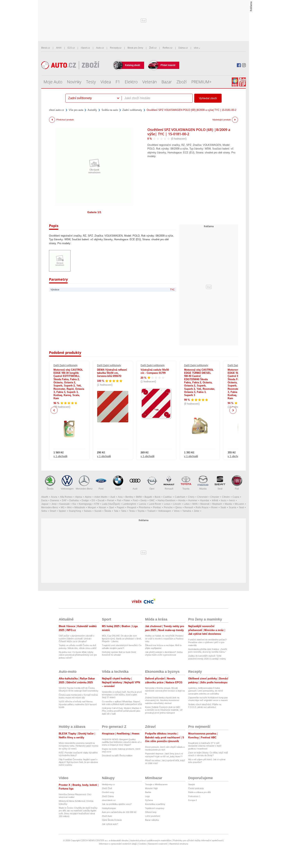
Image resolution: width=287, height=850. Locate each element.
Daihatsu (74, 500)
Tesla (132, 511)
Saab (223, 507)
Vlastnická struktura (178, 844)
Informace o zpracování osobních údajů (118, 844)
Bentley (129, 497)
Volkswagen (67, 488)
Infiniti (215, 500)
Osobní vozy (108, 792)
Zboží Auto (107, 816)
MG (62, 507)
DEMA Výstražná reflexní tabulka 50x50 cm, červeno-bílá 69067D (112, 373)
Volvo (177, 511)
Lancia (142, 504)
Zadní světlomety (132, 110)
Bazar (166, 82)
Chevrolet (202, 497)
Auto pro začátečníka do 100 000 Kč (119, 812)
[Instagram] (244, 65)
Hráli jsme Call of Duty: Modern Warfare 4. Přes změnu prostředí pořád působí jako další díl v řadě (122, 711)
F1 (118, 82)
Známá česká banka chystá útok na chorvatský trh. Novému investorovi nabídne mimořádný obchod (162, 700)
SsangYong (75, 511)
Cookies (142, 844)
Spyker (62, 511)
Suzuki (98, 511)
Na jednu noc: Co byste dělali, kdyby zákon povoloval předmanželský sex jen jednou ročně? (78, 655)
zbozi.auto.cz (56, 110)
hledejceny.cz (108, 784)
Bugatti (148, 497)
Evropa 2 (192, 800)
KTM (96, 504)
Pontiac (157, 507)
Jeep (54, 504)
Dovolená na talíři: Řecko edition (117, 755)
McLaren (239, 504)
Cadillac (167, 497)
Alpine (88, 497)
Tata (116, 511)
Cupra (236, 497)
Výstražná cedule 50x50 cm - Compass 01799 (155, 371)
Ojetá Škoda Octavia (112, 820)
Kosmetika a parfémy (155, 804)
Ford (101, 488)
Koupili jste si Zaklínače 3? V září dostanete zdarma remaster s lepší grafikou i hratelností (204, 746)
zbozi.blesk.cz (109, 800)
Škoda (50, 488)
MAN (195, 504)
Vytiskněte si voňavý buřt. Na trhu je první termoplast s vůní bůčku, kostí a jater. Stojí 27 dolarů (122, 695)
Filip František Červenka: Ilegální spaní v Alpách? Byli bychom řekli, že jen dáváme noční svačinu (78, 762)
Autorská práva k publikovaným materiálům (150, 840)
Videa (106, 82)
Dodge (85, 500)
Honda (181, 500)
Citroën (226, 497)
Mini (69, 507)
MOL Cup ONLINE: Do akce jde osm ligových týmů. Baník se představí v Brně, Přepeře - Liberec (122, 639)
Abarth (44, 497)
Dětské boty (151, 812)
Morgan (92, 507)
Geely (143, 500)
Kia (74, 504)
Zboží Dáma (108, 796)
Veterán (149, 82)
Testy (91, 82)
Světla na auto (110, 110)
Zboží (181, 82)
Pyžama (149, 800)
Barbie (148, 792)
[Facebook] (239, 65)
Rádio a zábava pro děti (199, 792)
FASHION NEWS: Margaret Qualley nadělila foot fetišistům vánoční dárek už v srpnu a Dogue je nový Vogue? (122, 742)
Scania (232, 507)
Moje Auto (53, 82)
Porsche (168, 507)
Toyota (185, 488)
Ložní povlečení (152, 816)
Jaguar (45, 504)
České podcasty (196, 788)
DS (93, 500)
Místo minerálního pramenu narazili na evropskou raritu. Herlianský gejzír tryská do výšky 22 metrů (78, 746)
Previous (54, 410)
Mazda (203, 488)
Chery (191, 497)
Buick (157, 497)
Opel (151, 488)
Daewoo (54, 500)
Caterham (180, 497)
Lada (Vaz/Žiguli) (111, 504)
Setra (44, 511)
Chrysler (214, 497)
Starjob (191, 784)
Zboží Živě (107, 788)
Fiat (237, 488)
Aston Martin (101, 497)
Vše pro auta (76, 110)
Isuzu (223, 500)
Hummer (192, 500)
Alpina (78, 497)
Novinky (74, 82)
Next (233, 410)
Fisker (127, 500)
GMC (152, 500)
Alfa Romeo (66, 497)
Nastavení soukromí (157, 844)
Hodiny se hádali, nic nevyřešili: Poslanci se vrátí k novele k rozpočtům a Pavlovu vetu (164, 639)
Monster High (151, 788)
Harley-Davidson (167, 500)
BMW (118, 488)
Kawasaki (64, 504)
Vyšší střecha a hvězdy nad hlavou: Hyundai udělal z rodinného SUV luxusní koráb (78, 704)
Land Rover (155, 504)
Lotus (187, 504)
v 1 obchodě (60, 456)
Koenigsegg (85, 504)
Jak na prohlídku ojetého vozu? (117, 804)
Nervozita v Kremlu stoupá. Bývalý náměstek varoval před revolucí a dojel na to (165, 691)
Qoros (178, 507)
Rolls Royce (202, 507)
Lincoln (177, 504)
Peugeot (131, 507)
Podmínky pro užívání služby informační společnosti (198, 840)
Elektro (131, 82)
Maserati (204, 504)
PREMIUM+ (201, 82)
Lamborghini (129, 504)
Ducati (101, 500)
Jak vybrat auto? (110, 824)
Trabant (151, 511)
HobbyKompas (109, 808)
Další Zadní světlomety (65, 365)
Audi (135, 488)
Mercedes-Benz (84, 488)
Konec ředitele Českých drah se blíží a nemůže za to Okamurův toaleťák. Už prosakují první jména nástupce (164, 710)
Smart (53, 511)
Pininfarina (144, 507)
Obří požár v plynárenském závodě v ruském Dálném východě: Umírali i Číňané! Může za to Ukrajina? (76, 639)
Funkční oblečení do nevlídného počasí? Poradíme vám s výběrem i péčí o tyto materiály (207, 642)
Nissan (102, 507)
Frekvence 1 (194, 796)
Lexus (167, 504)
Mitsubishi (79, 507)
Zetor (196, 511)
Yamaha (186, 511)
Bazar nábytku (152, 820)
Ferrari (110, 500)
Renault (169, 488)
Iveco (232, 500)
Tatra (123, 511)
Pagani (120, 507)
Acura (54, 497)
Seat (219, 488)
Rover (214, 507)
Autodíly (92, 110)
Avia (120, 497)
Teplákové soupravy (154, 808)
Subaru (88, 511)
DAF (64, 500)
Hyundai (204, 500)
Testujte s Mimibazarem (156, 784)
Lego (147, 796)
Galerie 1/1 (94, 212)
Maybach (217, 504)
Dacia (44, 500)
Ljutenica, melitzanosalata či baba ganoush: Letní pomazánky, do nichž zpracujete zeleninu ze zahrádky (205, 691)
